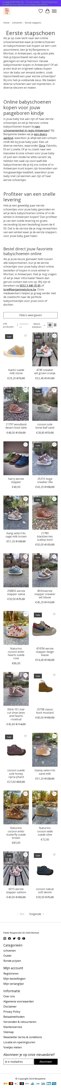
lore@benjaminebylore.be (19, 289)
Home (6, 22)
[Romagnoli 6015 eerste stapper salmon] (16, 868)
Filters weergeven (30, 315)
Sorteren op (23, 325)
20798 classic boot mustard (45, 711)
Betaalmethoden (14, 1017)
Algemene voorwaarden (18, 1001)
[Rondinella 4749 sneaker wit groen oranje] (45, 349)
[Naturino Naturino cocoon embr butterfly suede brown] (16, 807)
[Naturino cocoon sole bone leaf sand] (45, 404)
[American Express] (54, 1084)
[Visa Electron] (43, 1084)
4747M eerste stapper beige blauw (45, 652)
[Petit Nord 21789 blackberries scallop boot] (45, 512)
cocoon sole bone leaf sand (44, 425)
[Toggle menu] (54, 11)
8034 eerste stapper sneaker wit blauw (44, 594)
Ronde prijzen (12, 961)
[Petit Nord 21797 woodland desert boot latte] (16, 404)
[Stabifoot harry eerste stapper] (16, 458)
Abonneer (45, 1061)
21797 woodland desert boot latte (16, 425)
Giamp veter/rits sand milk (45, 771)
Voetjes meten (12, 1047)
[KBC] (32, 1084)
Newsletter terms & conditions (22, 1037)
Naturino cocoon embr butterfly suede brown (16, 833)
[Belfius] (27, 1084)
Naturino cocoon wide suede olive (45, 831)
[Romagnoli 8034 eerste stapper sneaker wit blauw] (45, 570)
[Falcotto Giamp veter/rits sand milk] (45, 750)
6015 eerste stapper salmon (16, 890)
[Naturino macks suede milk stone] (16, 349)
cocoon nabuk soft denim (45, 890)
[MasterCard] (11, 1084)
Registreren (10, 973)
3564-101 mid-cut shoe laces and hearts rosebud (16, 714)
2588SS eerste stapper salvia (16, 592)
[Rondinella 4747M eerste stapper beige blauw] (45, 628)
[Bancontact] (16, 1084)
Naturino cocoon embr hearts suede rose (16, 653)
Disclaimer (10, 1006)
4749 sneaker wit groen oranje (44, 371)
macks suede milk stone (16, 371)
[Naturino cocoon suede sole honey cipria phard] (16, 750)
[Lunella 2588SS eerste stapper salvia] (16, 570)
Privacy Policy (11, 1011)
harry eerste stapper (16, 480)
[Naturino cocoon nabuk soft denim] (45, 868)
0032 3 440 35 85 (30, 285)
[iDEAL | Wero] (5, 1084)
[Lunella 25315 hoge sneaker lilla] (45, 458)
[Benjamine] (6, 10)
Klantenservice (12, 1027)
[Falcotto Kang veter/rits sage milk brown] (16, 512)
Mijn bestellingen (14, 978)
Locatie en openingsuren (19, 1042)
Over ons (9, 996)
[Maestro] (22, 1084)
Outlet (7, 956)
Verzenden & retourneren (19, 1022)
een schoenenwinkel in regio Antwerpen (26, 128)
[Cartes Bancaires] (49, 1084)
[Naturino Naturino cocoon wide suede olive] (45, 807)
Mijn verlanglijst (13, 984)
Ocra (42, 145)
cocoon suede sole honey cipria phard (16, 773)
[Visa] (38, 1084)
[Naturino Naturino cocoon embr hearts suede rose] (16, 628)
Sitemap (8, 1032)
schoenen (17, 22)
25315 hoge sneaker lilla (45, 480)
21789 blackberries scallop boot (45, 536)
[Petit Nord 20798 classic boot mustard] (45, 689)
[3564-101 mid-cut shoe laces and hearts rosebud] (16, 689)
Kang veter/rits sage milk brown (16, 534)
